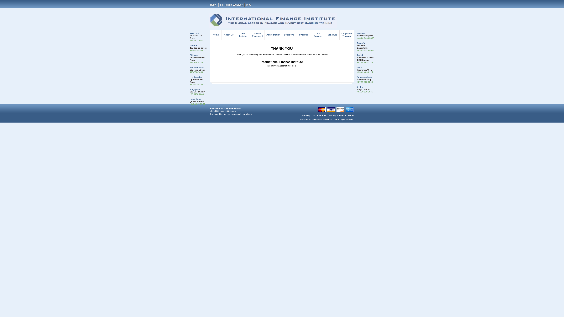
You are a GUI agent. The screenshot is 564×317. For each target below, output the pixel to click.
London (361, 33)
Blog (248, 5)
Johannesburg (364, 77)
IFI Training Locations (231, 5)
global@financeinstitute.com (223, 111)
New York (194, 33)
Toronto (194, 45)
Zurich (360, 55)
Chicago (194, 55)
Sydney (361, 87)
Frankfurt (361, 43)
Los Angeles (196, 77)
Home (213, 5)
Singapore (195, 89)
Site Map (306, 115)
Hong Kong (195, 99)
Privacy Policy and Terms (341, 115)
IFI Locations (319, 115)
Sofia (359, 67)
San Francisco (197, 67)
